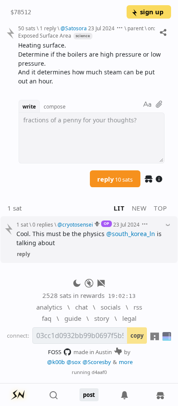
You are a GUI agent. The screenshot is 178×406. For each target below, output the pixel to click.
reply (115, 179)
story (101, 318)
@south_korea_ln (130, 234)
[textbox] (91, 63)
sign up (151, 11)
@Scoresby (97, 362)
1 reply (48, 28)
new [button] (139, 208)
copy (136, 335)
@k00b (56, 362)
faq (46, 318)
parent (135, 28)
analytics (49, 307)
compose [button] (55, 106)
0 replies (42, 224)
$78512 (20, 12)
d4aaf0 (99, 372)
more (126, 362)
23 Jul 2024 (101, 28)
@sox (74, 362)
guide (72, 318)
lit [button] (119, 208)
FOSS (54, 352)
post (89, 395)
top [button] (160, 208)
